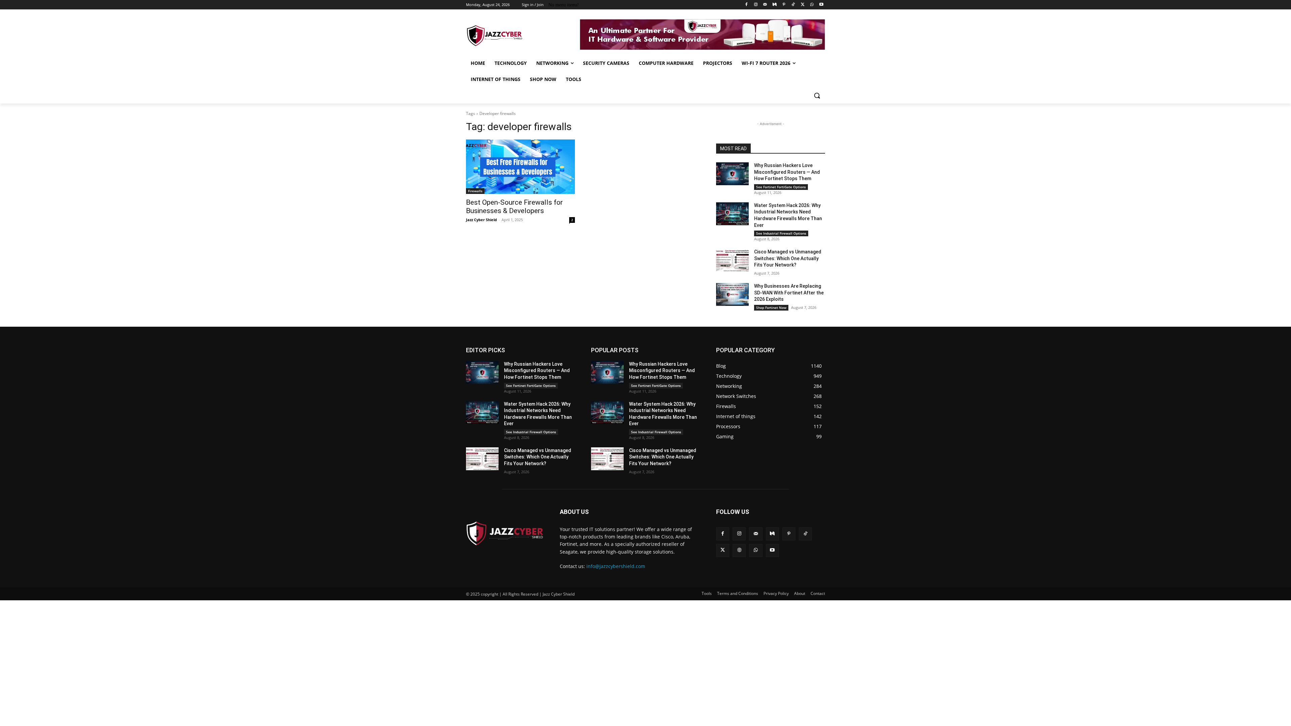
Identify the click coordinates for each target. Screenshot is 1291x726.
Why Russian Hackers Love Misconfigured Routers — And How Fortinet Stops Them (787, 172)
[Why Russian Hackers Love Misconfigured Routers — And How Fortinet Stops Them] (732, 173)
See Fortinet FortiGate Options (781, 187)
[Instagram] (756, 5)
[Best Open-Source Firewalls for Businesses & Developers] (520, 166)
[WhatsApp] (812, 5)
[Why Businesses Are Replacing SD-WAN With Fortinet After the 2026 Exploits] (732, 294)
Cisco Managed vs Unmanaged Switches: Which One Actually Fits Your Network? (787, 258)
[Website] (739, 550)
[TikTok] (793, 5)
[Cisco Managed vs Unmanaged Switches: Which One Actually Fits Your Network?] (732, 260)
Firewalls (475, 191)
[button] (817, 95)
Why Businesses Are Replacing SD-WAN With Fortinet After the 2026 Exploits (789, 292)
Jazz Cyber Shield (481, 219)
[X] (803, 5)
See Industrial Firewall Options (781, 233)
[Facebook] (746, 5)
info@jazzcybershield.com (615, 566)
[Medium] (774, 5)
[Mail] (765, 5)
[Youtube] (821, 5)
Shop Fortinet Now (771, 307)
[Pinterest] (784, 5)
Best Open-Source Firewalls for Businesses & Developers (514, 206)
